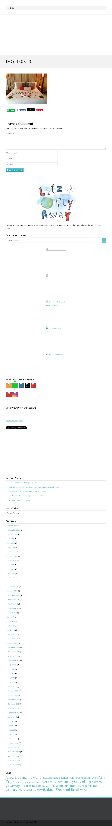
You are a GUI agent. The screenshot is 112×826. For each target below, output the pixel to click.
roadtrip (87, 785)
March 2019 (12, 552)
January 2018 (12, 591)
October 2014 (13, 760)
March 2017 (12, 634)
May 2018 (11, 573)
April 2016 (11, 682)
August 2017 (12, 613)
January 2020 (13, 534)
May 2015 (11, 730)
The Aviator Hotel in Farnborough (21, 500)
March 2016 (12, 687)
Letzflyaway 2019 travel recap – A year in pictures (27, 491)
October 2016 (13, 656)
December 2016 (14, 647)
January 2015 (12, 747)
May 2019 (11, 547)
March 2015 (12, 739)
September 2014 (14, 765)
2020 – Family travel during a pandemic (23, 483)
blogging (53, 777)
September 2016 (14, 660)
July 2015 (11, 721)
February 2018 (13, 586)
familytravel (73, 781)
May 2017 (11, 626)
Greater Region (31, 786)
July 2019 (11, 539)
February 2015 (13, 743)
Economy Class (32, 782)
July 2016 (11, 669)
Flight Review (93, 781)
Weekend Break (68, 790)
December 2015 (14, 700)
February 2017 (13, 639)
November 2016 (14, 652)
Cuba (15, 782)
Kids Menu (56, 786)
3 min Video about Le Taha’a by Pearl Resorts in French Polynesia (33, 487)
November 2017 (14, 600)
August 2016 (12, 665)
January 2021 (12, 526)
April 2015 (11, 734)
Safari (26, 790)
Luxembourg (72, 786)
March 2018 (12, 582)
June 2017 (11, 621)
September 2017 (14, 608)
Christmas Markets (87, 777)
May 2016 (11, 678)
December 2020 (14, 530)
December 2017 (14, 595)
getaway (13, 785)
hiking (45, 786)
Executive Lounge (51, 781)
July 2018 (11, 565)
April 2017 (11, 630)
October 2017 (13, 604)
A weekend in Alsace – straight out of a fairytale (26, 496)
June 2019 (11, 543)
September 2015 (14, 713)
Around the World (29, 777)
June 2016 (11, 673)
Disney (20, 782)
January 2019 (12, 556)
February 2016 (13, 691)
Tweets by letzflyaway (14, 421)
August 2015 (12, 717)
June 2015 (11, 726)
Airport (11, 777)
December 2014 (14, 752)
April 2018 (11, 578)
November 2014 (14, 756)
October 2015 (13, 708)
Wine (83, 789)
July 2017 (11, 617)
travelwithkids (42, 789)
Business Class (68, 777)
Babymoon (45, 778)
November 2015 (14, 704)
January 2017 (12, 643)
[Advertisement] (56, 34)
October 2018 (13, 560)
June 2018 (11, 569)
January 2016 (12, 695)
